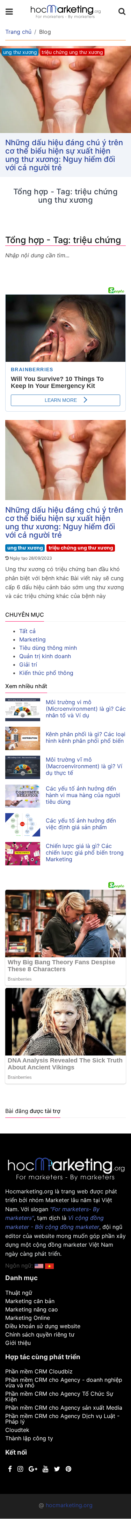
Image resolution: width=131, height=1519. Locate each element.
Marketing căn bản (29, 1301)
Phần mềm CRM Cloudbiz (39, 1371)
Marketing (32, 639)
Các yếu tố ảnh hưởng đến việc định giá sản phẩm (81, 824)
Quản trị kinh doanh (45, 656)
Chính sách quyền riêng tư (39, 1334)
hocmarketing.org (69, 1505)
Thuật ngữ (18, 1292)
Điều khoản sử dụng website (42, 1326)
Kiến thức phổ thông (46, 672)
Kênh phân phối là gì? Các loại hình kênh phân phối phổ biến (85, 737)
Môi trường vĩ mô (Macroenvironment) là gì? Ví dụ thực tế (84, 766)
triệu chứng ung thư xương (81, 548)
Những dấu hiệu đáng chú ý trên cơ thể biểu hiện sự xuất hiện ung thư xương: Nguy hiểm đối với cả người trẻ (64, 155)
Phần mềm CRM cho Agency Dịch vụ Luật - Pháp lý (62, 1418)
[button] (49, 1265)
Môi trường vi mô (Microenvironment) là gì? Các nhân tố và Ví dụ (86, 709)
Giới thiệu (18, 1342)
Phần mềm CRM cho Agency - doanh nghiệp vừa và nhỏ (63, 1382)
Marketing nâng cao (31, 1309)
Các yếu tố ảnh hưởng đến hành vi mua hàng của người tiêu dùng (83, 795)
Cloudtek (17, 1429)
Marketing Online (27, 1317)
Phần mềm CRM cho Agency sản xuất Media (63, 1407)
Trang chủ (18, 31)
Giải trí (28, 664)
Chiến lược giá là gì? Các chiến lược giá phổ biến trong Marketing (85, 852)
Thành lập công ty (29, 1438)
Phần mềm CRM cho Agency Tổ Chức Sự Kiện (59, 1396)
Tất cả (27, 631)
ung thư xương (25, 548)
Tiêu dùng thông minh (48, 647)
